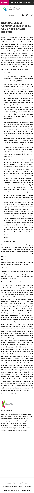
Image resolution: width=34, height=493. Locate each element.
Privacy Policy (25, 490)
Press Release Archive (20, 483)
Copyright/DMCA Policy (11, 490)
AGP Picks (4, 2)
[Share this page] (31, 15)
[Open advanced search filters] (27, 15)
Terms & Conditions (25, 486)
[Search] (23, 15)
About (9, 483)
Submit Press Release (10, 486)
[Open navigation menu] (3, 15)
